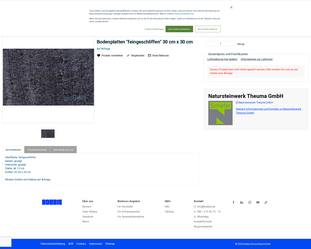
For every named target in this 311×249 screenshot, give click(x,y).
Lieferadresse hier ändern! (222, 59)
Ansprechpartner (203, 226)
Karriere (86, 206)
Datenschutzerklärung (184, 13)
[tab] (13, 149)
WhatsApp (203, 216)
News (85, 221)
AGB (70, 243)
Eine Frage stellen (63, 150)
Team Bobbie (89, 211)
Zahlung (169, 211)
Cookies (81, 243)
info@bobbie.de (206, 206)
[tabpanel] (48, 134)
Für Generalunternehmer (130, 216)
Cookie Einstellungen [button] (154, 29)
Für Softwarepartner (128, 211)
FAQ (167, 206)
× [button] (231, 6)
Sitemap (110, 243)
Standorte (87, 216)
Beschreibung (13, 150)
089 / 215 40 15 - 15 (209, 211)
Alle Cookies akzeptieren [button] (179, 29)
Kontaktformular (203, 221)
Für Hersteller (125, 206)
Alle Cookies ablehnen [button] (208, 29)
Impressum (95, 243)
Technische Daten (37, 150)
